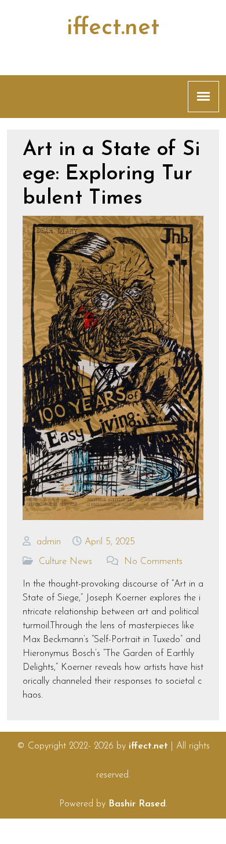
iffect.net (113, 28)
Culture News (65, 561)
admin (49, 542)
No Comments (153, 561)
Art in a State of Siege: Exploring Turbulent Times (111, 174)
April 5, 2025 (110, 542)
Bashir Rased (137, 804)
